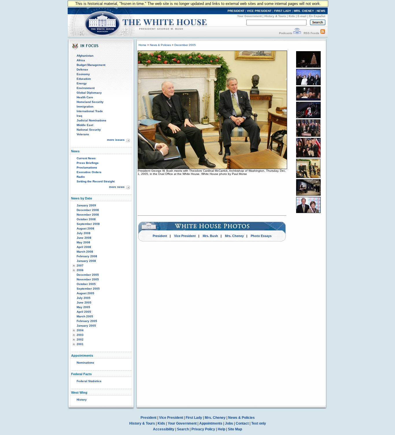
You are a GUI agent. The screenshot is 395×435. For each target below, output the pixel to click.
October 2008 (86, 219)
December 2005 (88, 274)
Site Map (235, 429)
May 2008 (83, 242)
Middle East (85, 125)
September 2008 (88, 223)
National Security (89, 129)
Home (142, 45)
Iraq (79, 115)
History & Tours (275, 16)
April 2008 (84, 247)
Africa (81, 60)
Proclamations (87, 167)
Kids (292, 16)
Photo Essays (261, 236)
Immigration (85, 106)
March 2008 (85, 251)
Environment (86, 88)
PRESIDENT (236, 10)
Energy (82, 83)
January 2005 (86, 325)
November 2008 (88, 214)
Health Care (85, 97)
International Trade (90, 111)
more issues (116, 139)
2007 (80, 265)
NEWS (321, 10)
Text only (258, 423)
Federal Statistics (89, 381)
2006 (80, 270)
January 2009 (86, 205)
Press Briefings (88, 162)
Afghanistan (85, 55)
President (160, 236)
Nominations (85, 362)
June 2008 (84, 237)
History (82, 399)
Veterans (83, 134)
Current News (86, 158)
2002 (80, 339)
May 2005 (83, 307)
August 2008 (85, 228)
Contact (242, 423)
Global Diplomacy (89, 92)
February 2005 (87, 321)
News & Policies (160, 45)
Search (183, 429)
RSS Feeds (311, 33)
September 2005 (88, 288)
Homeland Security (90, 101)
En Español (317, 16)
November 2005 (88, 279)
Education (84, 78)
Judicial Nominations (91, 120)
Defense (82, 69)
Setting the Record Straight (96, 181)
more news (117, 186)
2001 (80, 344)
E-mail (302, 16)
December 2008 (88, 210)
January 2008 (86, 260)
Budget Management (91, 64)
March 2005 (85, 316)
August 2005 (85, 293)
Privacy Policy (203, 429)
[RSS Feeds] (322, 33)
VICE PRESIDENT (259, 10)
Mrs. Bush (210, 236)
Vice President (185, 236)
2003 (80, 334)
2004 (80, 330)
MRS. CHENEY (304, 10)
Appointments (210, 423)
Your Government (249, 16)
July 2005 (84, 297)
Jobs (229, 423)
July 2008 (84, 233)
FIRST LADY (282, 10)
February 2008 (87, 256)
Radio (81, 176)
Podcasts (285, 33)
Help (221, 429)
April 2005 (84, 311)
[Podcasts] (297, 33)
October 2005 (86, 284)
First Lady (194, 418)
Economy (83, 74)
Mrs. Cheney (234, 236)
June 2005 (84, 302)
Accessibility (163, 429)
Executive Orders (89, 172)
